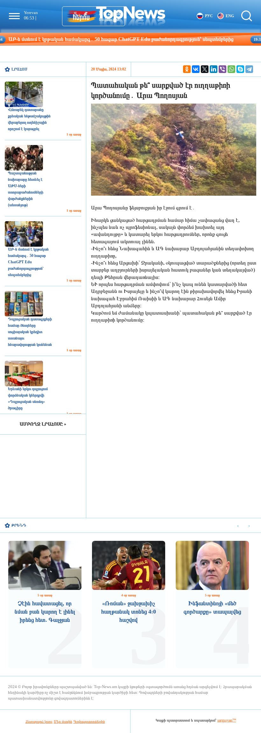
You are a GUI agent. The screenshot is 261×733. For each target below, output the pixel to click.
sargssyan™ (226, 720)
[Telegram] (249, 69)
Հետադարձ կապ (39, 721)
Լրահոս (19, 69)
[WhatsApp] (231, 69)
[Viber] (222, 69)
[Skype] (240, 69)
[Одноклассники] (187, 69)
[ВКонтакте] (196, 69)
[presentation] (238, 526)
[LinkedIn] (213, 69)
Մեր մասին (63, 721)
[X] (204, 69)
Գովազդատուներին (89, 721)
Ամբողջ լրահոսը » (43, 424)
